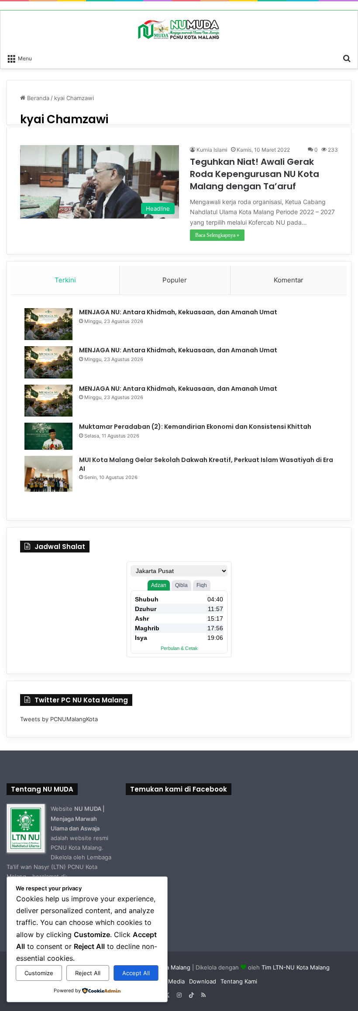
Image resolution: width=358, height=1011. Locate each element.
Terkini (65, 280)
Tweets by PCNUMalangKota (59, 719)
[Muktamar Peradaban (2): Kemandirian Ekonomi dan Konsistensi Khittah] (48, 436)
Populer (174, 280)
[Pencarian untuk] (346, 57)
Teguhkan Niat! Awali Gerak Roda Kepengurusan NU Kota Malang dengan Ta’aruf (254, 174)
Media (176, 981)
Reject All (87, 972)
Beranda (37, 97)
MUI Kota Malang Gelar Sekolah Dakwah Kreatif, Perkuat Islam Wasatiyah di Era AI (206, 464)
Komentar (288, 280)
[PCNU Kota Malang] (179, 30)
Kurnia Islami (211, 149)
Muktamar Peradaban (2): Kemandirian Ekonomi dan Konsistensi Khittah (195, 426)
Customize (38, 972)
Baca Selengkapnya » (217, 235)
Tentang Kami (238, 981)
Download (202, 981)
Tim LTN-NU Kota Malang (296, 967)
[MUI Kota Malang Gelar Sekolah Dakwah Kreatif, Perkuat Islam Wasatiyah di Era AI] (48, 474)
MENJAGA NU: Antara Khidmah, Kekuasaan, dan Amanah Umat (178, 312)
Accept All (136, 972)
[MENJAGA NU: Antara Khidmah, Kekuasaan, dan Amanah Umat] (48, 324)
